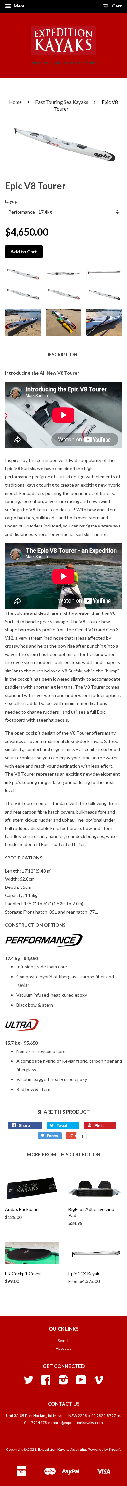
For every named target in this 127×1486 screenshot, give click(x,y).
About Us (64, 1348)
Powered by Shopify (104, 1449)
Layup (11, 201)
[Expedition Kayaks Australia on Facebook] (46, 1382)
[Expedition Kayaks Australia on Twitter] (29, 1382)
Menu (19, 5)
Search (64, 1340)
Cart (116, 5)
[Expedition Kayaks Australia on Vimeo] (99, 1382)
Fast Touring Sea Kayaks (61, 102)
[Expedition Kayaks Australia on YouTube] (81, 1382)
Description (61, 354)
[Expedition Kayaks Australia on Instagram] (63, 1382)
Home (15, 102)
